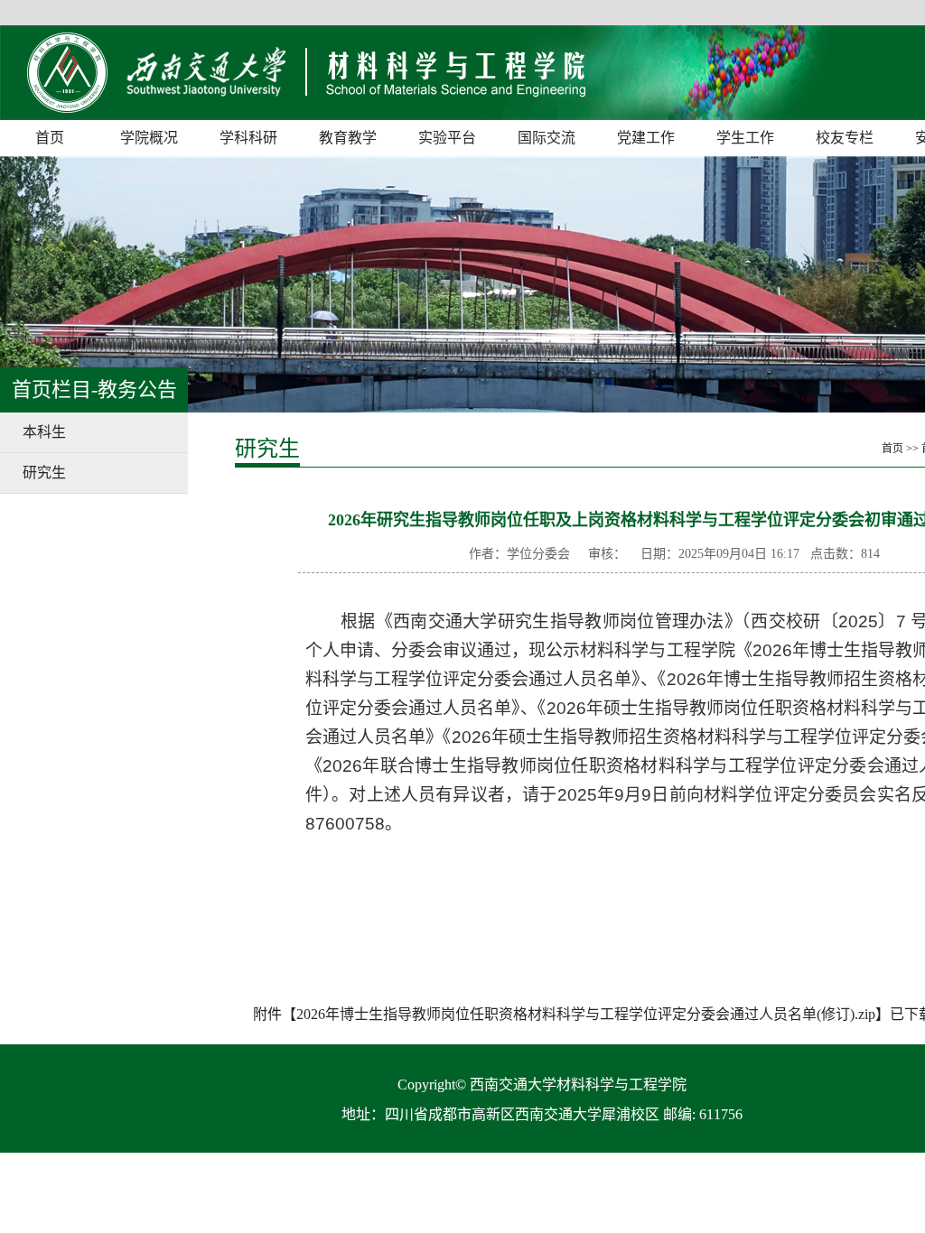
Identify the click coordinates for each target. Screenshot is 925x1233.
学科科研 (248, 137)
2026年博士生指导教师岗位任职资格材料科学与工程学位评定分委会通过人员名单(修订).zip (585, 1014)
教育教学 (348, 137)
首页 (49, 137)
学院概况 (149, 137)
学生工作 (745, 137)
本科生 (44, 432)
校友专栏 (845, 137)
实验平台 (447, 137)
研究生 (44, 472)
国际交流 (546, 137)
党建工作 (646, 137)
